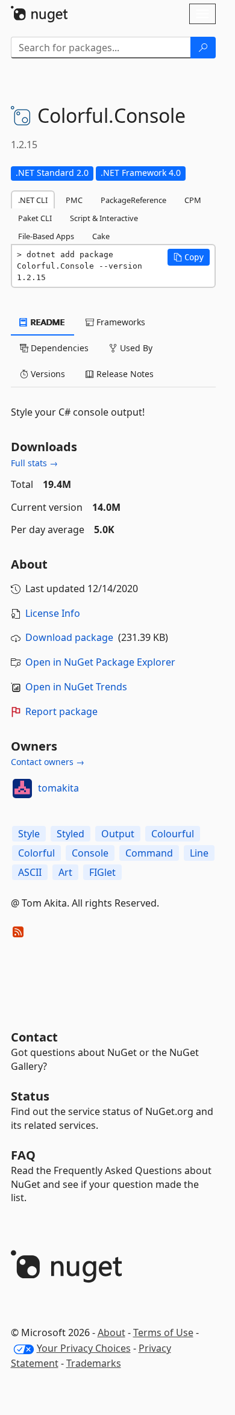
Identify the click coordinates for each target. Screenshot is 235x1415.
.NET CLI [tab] (33, 200)
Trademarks (93, 1363)
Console (90, 853)
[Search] (203, 47)
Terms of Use (163, 1332)
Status (30, 1096)
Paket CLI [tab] (35, 218)
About (111, 1332)
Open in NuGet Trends (76, 686)
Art (65, 872)
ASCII (30, 872)
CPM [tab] (192, 200)
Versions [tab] (46, 374)
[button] (189, 257)
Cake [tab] (101, 236)
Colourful (172, 833)
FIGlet (102, 872)
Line (199, 853)
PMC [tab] (74, 200)
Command (149, 853)
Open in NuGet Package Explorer (100, 662)
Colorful (36, 853)
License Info (52, 613)
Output (117, 833)
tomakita (58, 788)
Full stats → (34, 463)
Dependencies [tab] (58, 348)
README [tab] (46, 322)
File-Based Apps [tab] (46, 236)
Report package (61, 711)
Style (29, 833)
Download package (69, 637)
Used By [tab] (135, 348)
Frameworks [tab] (119, 322)
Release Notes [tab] (124, 374)
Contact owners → (47, 761)
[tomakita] (22, 788)
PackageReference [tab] (133, 200)
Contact (34, 1037)
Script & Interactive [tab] (104, 218)
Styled (70, 833)
